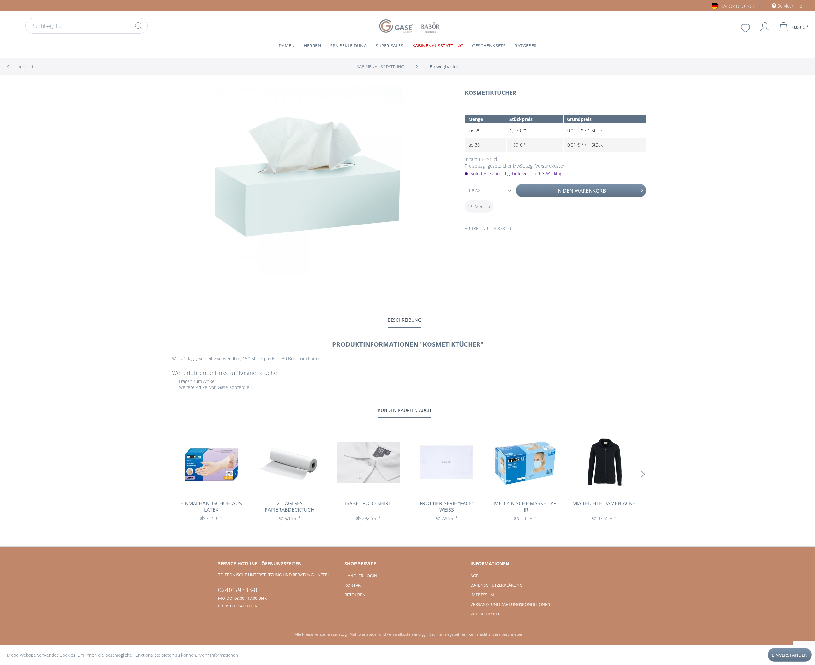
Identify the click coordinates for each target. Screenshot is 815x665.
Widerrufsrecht (488, 614)
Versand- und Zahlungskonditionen (510, 604)
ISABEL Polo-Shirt (368, 503)
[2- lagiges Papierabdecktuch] (290, 462)
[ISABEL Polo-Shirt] (368, 462)
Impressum (482, 595)
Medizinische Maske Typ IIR (525, 506)
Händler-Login (360, 575)
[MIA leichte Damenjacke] (604, 462)
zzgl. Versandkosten (545, 166)
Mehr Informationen (218, 655)
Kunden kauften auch (404, 410)
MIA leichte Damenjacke (603, 503)
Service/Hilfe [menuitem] (790, 6)
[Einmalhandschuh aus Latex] (211, 462)
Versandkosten (400, 634)
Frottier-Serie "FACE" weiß (447, 506)
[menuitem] (86, 26)
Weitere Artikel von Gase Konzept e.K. (216, 387)
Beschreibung (404, 320)
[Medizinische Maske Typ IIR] (525, 462)
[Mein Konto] (762, 27)
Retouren (354, 595)
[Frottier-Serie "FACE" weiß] (447, 462)
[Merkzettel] (746, 27)
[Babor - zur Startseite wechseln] (409, 26)
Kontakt (353, 585)
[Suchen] (138, 25)
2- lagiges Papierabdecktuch (290, 506)
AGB (474, 575)
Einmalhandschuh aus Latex (211, 506)
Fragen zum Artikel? (197, 381)
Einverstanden (790, 655)
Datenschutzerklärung (496, 585)
